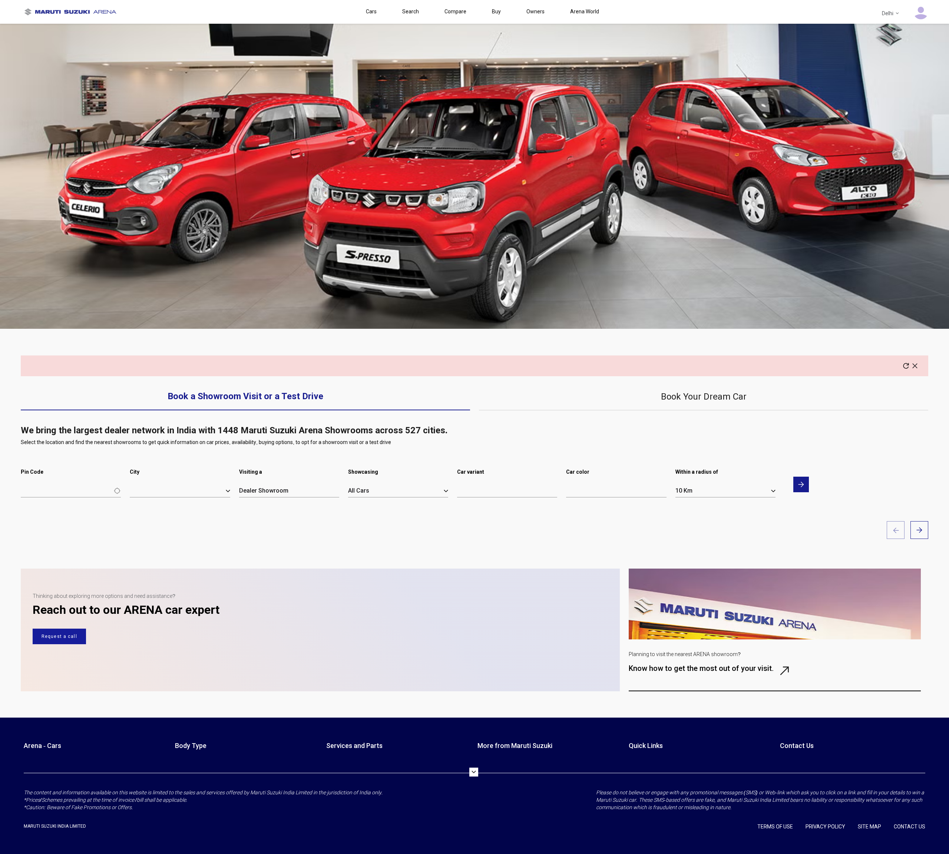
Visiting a (250, 472)
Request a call (59, 636)
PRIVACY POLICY (825, 827)
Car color (577, 472)
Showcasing (363, 472)
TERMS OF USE (775, 827)
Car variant (470, 472)
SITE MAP (869, 827)
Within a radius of (696, 472)
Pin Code (32, 472)
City (134, 472)
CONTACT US (909, 827)
